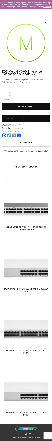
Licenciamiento (17, 128)
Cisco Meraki (15, 131)
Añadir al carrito (26, 106)
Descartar (47, 7)
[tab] (26, 142)
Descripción (26, 142)
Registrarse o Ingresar (19, 80)
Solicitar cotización (14, 118)
